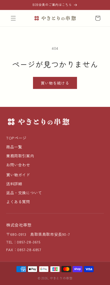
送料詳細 (14, 183)
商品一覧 (14, 146)
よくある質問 (18, 201)
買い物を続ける (55, 83)
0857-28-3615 (28, 242)
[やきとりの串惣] (38, 121)
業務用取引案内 (20, 155)
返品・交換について (24, 192)
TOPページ (16, 137)
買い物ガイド (18, 174)
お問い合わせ (18, 164)
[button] (13, 18)
